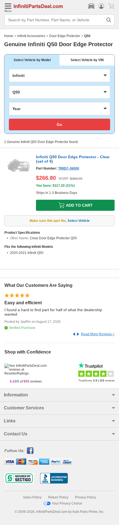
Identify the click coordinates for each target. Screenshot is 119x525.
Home (8, 36)
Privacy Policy (85, 497)
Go (59, 124)
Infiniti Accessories (31, 36)
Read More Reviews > (98, 334)
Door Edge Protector (64, 36)
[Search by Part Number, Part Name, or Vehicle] (108, 20)
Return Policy (58, 497)
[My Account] (101, 6)
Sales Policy (32, 497)
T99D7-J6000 (68, 168)
